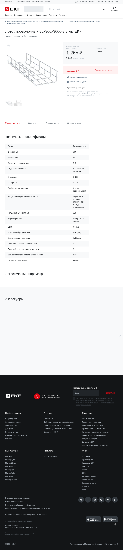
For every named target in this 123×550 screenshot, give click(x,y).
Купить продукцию (51, 456)
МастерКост (10, 456)
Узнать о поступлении (103, 70)
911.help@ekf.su (72, 96)
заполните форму (87, 96)
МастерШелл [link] (10, 463)
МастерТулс (10, 460)
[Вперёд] (120, 335)
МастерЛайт (10, 473)
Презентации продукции (91, 422)
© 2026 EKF (10, 544)
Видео (84, 470)
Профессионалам (13, 413)
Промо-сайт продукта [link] (78, 82)
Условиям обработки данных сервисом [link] (16, 521)
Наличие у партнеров (78, 77)
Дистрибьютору (37, 2)
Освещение (48, 419)
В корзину (25, 360)
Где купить (63, 15)
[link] (81, 500)
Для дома (47, 2)
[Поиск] (104, 9)
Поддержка (19, 15)
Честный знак (87, 480)
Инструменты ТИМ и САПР (92, 425)
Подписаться (109, 393)
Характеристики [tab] (12, 123)
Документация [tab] (52, 123)
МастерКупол (10, 466)
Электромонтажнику (23, 2)
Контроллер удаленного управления (96, 432)
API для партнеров (89, 439)
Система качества (89, 483)
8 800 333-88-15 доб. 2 (87, 94)
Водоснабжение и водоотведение (57, 425)
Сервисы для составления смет (94, 435)
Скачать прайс (82, 1)
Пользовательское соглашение (17, 498)
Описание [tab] (32, 123)
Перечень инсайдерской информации (20, 505)
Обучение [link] (100, 1)
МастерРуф (10, 476)
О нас (29, 15)
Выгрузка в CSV (88, 442)
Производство (87, 460)
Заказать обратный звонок (51, 397)
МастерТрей (10, 470)
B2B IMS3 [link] (92, 1)
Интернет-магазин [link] (111, 1)
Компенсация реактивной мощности (58, 429)
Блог (84, 490)
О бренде (86, 456)
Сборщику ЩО (10, 2)
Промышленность (12, 432)
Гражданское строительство (16, 435)
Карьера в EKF (88, 463)
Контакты (85, 486)
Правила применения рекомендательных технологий (26, 514)
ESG (84, 473)
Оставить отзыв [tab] (74, 123)
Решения (8, 15)
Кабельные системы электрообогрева (59, 422)
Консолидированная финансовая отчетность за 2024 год (27, 508)
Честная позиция (89, 476)
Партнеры (53, 15)
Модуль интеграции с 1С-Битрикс (95, 445)
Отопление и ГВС (51, 432)
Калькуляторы (41, 15)
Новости (85, 466)
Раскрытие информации (15, 501)
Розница (8, 439)
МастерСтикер (11, 480)
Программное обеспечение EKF (95, 429)
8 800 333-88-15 (50, 395)
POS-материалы (88, 419)
